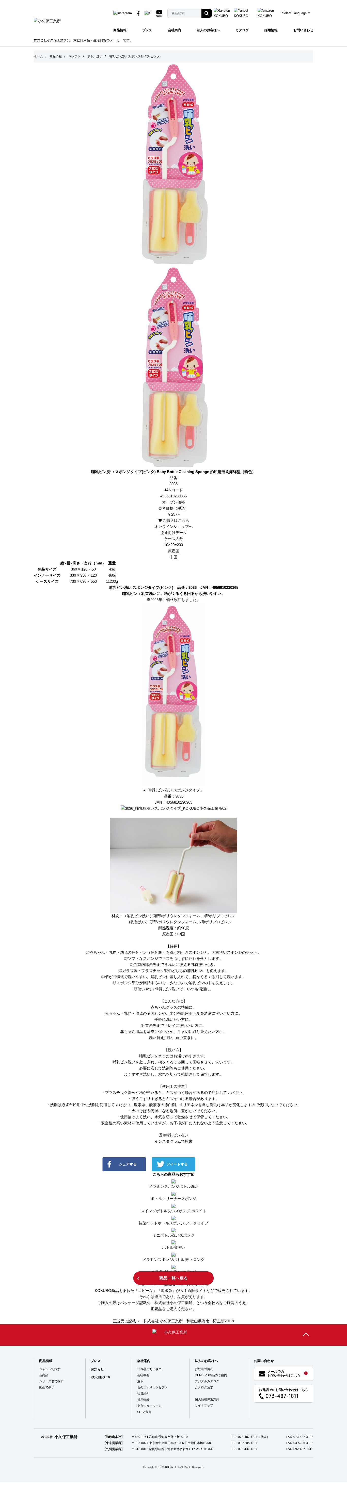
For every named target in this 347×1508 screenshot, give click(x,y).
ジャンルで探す (49, 1369)
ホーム (38, 56)
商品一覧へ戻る (173, 1278)
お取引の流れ (204, 1369)
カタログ (242, 30)
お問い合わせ (303, 30)
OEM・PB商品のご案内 (211, 1375)
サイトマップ (204, 1405)
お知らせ (97, 1369)
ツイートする (177, 1164)
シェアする (128, 1164)
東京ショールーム (149, 1406)
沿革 (140, 1381)
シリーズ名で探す (51, 1381)
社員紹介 (143, 1393)
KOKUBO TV (100, 1377)
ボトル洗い (94, 56)
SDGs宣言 (144, 1412)
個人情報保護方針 (207, 1399)
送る (226, 1164)
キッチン (74, 56)
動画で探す (46, 1387)
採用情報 (271, 30)
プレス (147, 30)
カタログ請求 (204, 1387)
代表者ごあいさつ (149, 1369)
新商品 (43, 1375)
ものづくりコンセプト (152, 1387)
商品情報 (120, 30)
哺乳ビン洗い (175, 1135)
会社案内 (174, 30)
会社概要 (143, 1375)
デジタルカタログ (207, 1381)
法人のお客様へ (208, 30)
